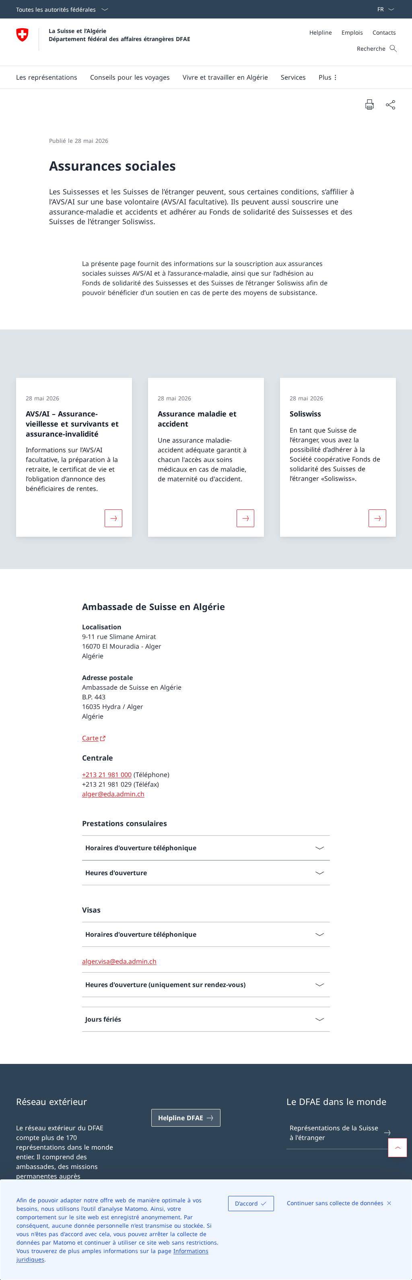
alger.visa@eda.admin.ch (119, 961)
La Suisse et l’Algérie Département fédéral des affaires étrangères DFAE (119, 34)
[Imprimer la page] (369, 104)
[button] (47, 77)
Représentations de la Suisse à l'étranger (334, 1132)
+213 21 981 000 (107, 774)
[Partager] (390, 104)
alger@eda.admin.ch (113, 793)
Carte (90, 738)
